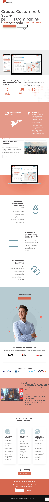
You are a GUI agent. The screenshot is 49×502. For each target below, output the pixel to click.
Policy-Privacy (30, 498)
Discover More (8, 462)
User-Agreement (36, 498)
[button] (2, 17)
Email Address (18, 488)
